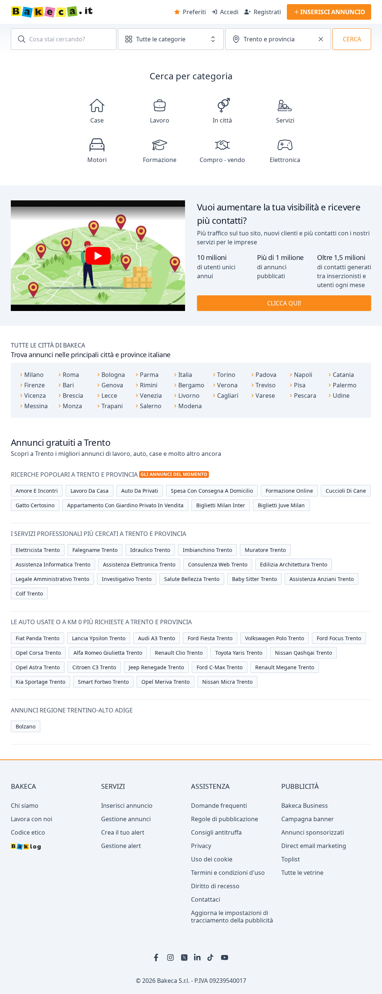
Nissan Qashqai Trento (303, 652)
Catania (343, 375)
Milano (34, 375)
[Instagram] (171, 957)
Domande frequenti (219, 805)
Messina (36, 406)
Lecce (109, 395)
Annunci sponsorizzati (312, 832)
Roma (71, 375)
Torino (226, 375)
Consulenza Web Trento (217, 564)
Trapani (112, 406)
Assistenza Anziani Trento (321, 578)
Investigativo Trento (126, 578)
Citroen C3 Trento (94, 667)
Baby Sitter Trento (254, 578)
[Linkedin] (197, 957)
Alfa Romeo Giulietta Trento (107, 652)
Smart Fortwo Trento (103, 681)
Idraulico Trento (150, 549)
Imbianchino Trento (207, 549)
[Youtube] (224, 957)
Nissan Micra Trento (227, 681)
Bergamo (191, 385)
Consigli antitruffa (216, 832)
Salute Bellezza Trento (191, 578)
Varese (265, 395)
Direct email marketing (313, 846)
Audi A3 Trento (156, 638)
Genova (112, 385)
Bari (68, 385)
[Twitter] (184, 957)
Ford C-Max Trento (219, 667)
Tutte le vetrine (302, 872)
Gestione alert (121, 846)
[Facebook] (157, 957)
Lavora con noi (31, 819)
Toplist (290, 859)
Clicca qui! (284, 303)
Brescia (73, 395)
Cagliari (227, 395)
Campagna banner (307, 819)
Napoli (303, 375)
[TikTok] (211, 957)
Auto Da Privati (139, 490)
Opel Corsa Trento (38, 652)
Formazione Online (289, 490)
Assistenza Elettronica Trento (139, 564)
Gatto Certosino (35, 505)
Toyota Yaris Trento (238, 652)
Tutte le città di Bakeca (48, 345)
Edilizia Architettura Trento (293, 564)
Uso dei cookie (211, 859)
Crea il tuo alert (122, 832)
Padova (266, 375)
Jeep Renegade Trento (156, 667)
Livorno (189, 395)
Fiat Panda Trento (37, 638)
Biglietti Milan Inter (220, 505)
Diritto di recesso (215, 886)
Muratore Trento (265, 549)
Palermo (345, 385)
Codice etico (28, 832)
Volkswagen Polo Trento (274, 638)
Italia (185, 375)
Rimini (148, 385)
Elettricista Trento (38, 549)
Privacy (201, 846)
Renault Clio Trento (179, 652)
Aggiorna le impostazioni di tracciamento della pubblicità (232, 916)
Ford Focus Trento (339, 638)
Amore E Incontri (37, 490)
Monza (72, 406)
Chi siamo (24, 805)
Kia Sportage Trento (40, 681)
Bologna (113, 375)
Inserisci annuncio (127, 805)
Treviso (266, 385)
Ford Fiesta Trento (210, 638)
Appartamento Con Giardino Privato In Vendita (125, 505)
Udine (341, 395)
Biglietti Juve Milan (281, 505)
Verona (227, 385)
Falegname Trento (95, 549)
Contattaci (205, 899)
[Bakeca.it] (78, 12)
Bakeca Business (304, 805)
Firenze (34, 385)
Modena (190, 406)
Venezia (151, 395)
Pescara (305, 395)
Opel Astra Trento (38, 667)
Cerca (352, 39)
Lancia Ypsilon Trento (98, 638)
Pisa (300, 385)
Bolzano (25, 726)
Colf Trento (29, 593)
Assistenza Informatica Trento (53, 564)
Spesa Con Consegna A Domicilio (212, 490)
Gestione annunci (126, 819)
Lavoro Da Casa (90, 490)
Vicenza (35, 395)
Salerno (151, 406)
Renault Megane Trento (284, 667)
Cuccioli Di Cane (346, 490)
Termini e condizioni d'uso (228, 872)
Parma (149, 375)
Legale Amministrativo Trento (52, 578)
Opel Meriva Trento (165, 681)
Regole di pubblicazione (224, 819)
